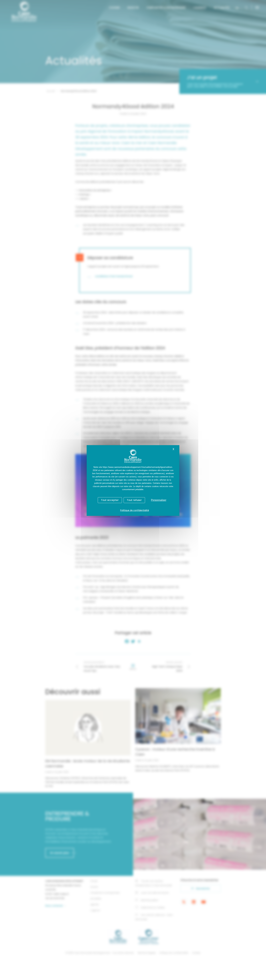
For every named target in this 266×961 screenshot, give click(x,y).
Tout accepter (110, 500)
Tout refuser (134, 500)
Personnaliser (158, 500)
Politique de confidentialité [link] (134, 510)
